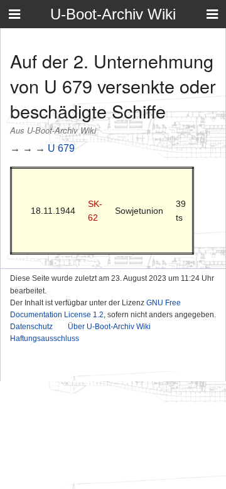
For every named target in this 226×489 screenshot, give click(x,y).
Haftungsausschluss (44, 338)
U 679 (61, 148)
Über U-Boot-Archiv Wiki (109, 326)
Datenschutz (31, 326)
